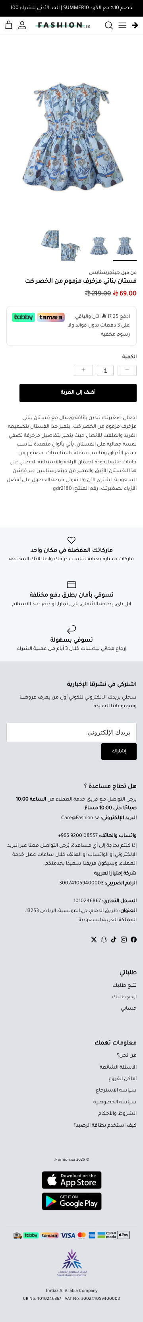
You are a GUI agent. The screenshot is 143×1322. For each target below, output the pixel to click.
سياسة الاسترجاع (116, 1090)
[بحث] (105, 25)
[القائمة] (122, 25)
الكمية (129, 357)
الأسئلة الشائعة (118, 1068)
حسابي (129, 1009)
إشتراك (119, 751)
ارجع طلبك (124, 997)
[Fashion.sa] (63, 25)
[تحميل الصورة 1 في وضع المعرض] (71, 136)
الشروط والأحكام (117, 1114)
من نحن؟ (127, 1056)
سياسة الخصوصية (115, 1102)
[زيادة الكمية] (83, 370)
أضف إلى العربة (78, 393)
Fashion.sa (65, 1160)
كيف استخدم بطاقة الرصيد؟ (105, 1126)
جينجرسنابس (104, 273)
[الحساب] (23, 25)
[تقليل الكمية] (127, 370)
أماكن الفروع (122, 1079)
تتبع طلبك (124, 986)
